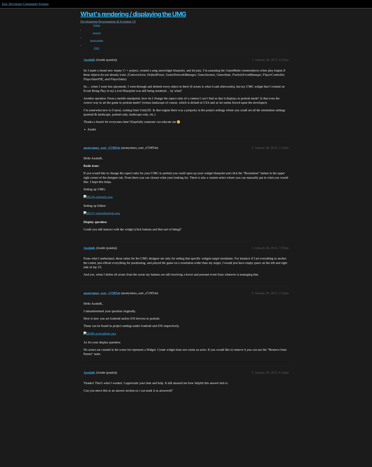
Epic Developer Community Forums (25, 4)
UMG (97, 48)
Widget (96, 25)
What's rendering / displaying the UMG (133, 14)
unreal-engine (96, 40)
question (97, 33)
